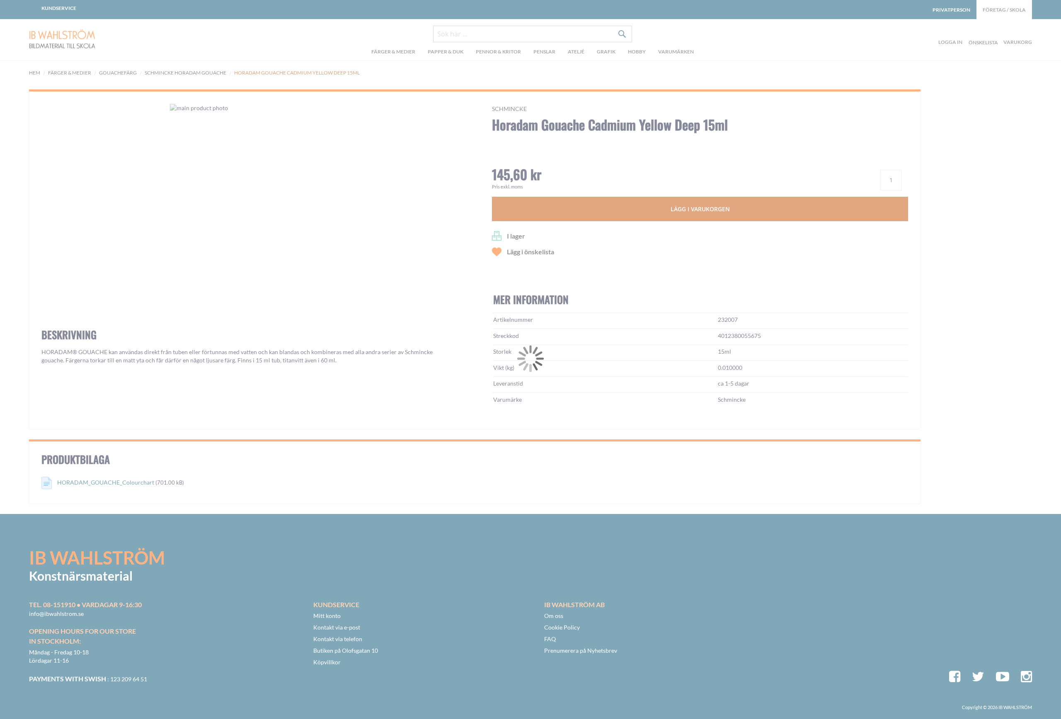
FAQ (550, 638)
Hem (34, 73)
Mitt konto (327, 615)
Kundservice (58, 8)
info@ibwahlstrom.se (56, 613)
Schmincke (509, 108)
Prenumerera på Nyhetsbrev (580, 650)
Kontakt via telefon (337, 638)
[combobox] (532, 34)
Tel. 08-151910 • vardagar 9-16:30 (85, 604)
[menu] (532, 52)
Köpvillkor (327, 662)
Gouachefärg (118, 73)
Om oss (553, 615)
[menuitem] (393, 52)
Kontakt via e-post (336, 627)
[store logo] (83, 39)
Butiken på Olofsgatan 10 (345, 650)
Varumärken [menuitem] (676, 51)
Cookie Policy (562, 627)
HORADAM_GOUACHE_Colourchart (105, 482)
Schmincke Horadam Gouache (186, 73)
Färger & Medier (69, 73)
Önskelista (982, 32)
